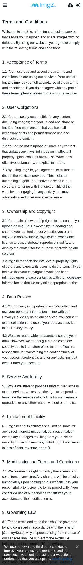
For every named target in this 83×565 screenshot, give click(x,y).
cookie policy (62, 559)
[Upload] (70, 5)
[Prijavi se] (78, 5)
